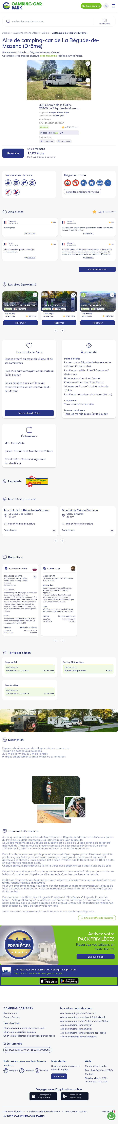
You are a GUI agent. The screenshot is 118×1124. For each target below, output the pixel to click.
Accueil (6, 32)
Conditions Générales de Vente (43, 1111)
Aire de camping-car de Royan (76, 1024)
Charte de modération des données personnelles (29, 1035)
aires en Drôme (48, 55)
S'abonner (59, 1076)
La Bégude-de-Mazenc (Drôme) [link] (69, 32)
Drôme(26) (58, 115)
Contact (89, 1074)
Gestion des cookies (76, 1111)
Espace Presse (11, 1017)
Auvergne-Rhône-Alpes (26, 32)
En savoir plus (95, 956)
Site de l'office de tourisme (98, 917)
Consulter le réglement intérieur (82, 191)
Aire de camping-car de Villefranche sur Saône (84, 1021)
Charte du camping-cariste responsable (24, 1028)
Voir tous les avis (97, 269)
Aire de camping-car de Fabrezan (77, 1013)
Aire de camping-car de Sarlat (76, 1028)
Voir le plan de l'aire (29, 413)
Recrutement (10, 1013)
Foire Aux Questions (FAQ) (99, 1070)
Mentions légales (12, 1111)
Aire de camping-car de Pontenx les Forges (83, 1032)
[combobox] (59, 21)
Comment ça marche (96, 1066)
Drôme (45, 32)
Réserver (13, 153)
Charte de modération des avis (19, 1031)
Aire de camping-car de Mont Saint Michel (82, 1017)
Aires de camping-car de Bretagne (78, 1036)
